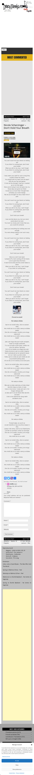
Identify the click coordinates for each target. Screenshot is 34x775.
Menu (4, 49)
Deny (17, 765)
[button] (31, 745)
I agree (17, 152)
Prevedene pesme (9, 133)
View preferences (17, 769)
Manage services (6, 756)
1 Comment (6, 140)
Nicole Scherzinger (11, 138)
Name (6, 520)
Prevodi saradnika (11, 734)
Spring (13, 137)
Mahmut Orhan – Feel (15, 570)
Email (6, 525)
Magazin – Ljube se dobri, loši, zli (15, 550)
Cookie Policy (12, 773)
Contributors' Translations (13, 737)
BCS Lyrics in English (12, 739)
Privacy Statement (20, 773)
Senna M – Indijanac (12, 556)
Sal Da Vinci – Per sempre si (14, 552)
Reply (8, 492)
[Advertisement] (17, 30)
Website (6, 529)
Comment (7, 501)
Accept (17, 760)
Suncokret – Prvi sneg (12, 558)
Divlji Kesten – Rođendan (13, 554)
